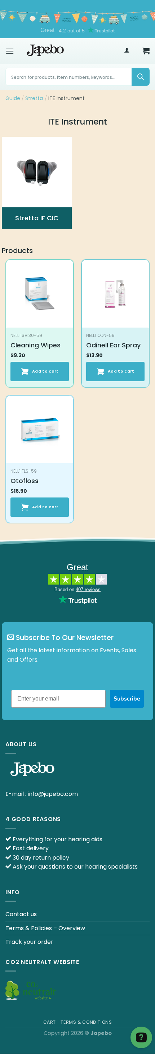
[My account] (127, 51)
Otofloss (24, 481)
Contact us (21, 914)
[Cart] (146, 51)
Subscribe (127, 699)
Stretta (34, 98)
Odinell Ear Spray (113, 345)
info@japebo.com (53, 794)
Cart (49, 1022)
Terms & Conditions (86, 1022)
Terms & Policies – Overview (45, 928)
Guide (12, 98)
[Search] (141, 77)
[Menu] (9, 51)
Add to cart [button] (45, 371)
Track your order (29, 942)
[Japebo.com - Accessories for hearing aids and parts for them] (45, 50)
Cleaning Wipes (35, 345)
